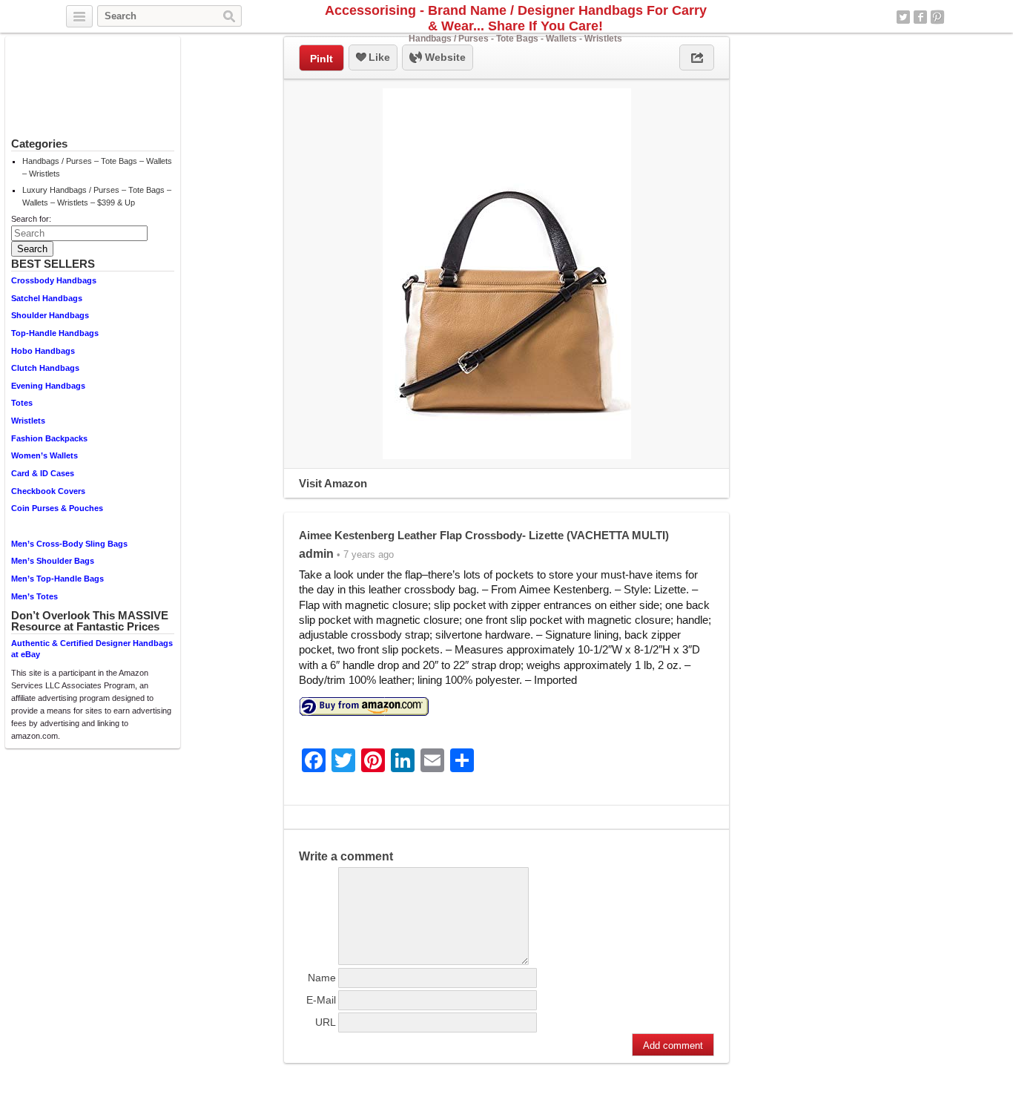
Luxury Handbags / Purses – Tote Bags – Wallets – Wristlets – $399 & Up (96, 196)
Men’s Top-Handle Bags (57, 578)
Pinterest (937, 17)
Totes (22, 402)
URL (325, 1022)
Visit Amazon (333, 483)
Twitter (903, 17)
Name (322, 978)
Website (444, 57)
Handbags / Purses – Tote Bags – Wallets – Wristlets (97, 167)
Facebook (920, 17)
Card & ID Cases (42, 473)
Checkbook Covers (48, 491)
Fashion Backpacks (49, 438)
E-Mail (321, 1000)
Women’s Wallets (44, 455)
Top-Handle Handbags (55, 333)
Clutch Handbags (45, 367)
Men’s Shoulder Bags (52, 560)
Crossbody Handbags (53, 280)
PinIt (321, 59)
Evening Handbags (48, 385)
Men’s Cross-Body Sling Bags (69, 543)
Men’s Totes (34, 596)
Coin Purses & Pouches (57, 508)
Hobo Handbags (43, 350)
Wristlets (28, 420)
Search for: (31, 218)
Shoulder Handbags (50, 315)
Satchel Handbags (46, 298)
